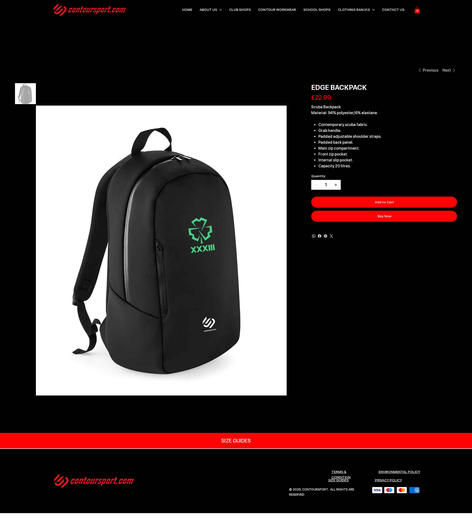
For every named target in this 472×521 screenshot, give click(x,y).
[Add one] (336, 185)
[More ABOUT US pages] (220, 10)
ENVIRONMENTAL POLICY (399, 472)
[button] (417, 9)
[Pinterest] (325, 236)
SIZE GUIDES (338, 480)
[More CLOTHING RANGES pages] (373, 10)
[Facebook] (319, 236)
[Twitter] (331, 236)
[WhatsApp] (313, 236)
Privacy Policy (388, 480)
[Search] (366, 10)
